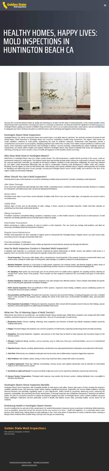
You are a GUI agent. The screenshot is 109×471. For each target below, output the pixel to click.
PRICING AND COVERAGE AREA (20, 463)
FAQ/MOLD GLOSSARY (41, 463)
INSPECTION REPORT (29, 465)
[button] (105, 5)
